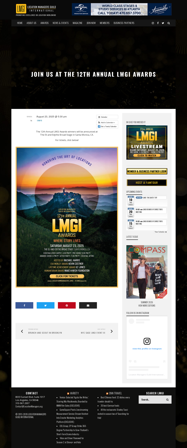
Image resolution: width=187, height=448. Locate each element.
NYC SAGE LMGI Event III (93, 332)
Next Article (101, 329)
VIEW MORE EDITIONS (146, 305)
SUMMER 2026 (147, 302)
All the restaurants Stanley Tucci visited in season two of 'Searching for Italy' (113, 414)
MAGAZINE (77, 23)
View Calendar (160, 232)
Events (39, 120)
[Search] (169, 23)
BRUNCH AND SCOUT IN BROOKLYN (45, 332)
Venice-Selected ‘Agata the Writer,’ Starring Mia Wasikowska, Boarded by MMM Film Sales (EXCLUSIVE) (73, 401)
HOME (20, 23)
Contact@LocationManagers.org (29, 406)
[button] (106, 122)
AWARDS (45, 23)
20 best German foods (110, 405)
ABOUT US (31, 23)
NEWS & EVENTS (61, 23)
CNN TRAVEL (115, 393)
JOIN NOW (91, 23)
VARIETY (74, 393)
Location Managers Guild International (146, 375)
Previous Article (33, 329)
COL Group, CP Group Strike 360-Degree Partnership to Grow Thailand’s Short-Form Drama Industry (72, 430)
